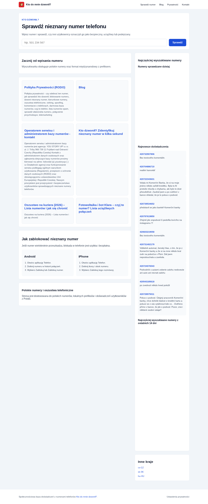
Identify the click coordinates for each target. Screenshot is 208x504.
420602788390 (146, 111)
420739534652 (147, 204)
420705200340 (163, 77)
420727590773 (169, 334)
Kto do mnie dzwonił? (86, 496)
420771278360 (148, 339)
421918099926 (148, 426)
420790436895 (148, 387)
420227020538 (169, 383)
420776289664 (146, 116)
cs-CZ (141, 467)
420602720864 (146, 102)
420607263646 (163, 111)
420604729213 (146, 107)
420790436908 (147, 446)
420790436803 (148, 353)
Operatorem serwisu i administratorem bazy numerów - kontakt (47, 134)
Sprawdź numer (148, 4)
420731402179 (147, 244)
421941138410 (163, 136)
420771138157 (147, 441)
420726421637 (148, 343)
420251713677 (148, 412)
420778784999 (148, 329)
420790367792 (169, 339)
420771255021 (169, 363)
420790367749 (169, 392)
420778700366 (148, 417)
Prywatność (172, 4)
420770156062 (148, 363)
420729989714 (148, 348)
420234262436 (148, 422)
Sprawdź (178, 42)
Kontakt (185, 4)
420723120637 (163, 92)
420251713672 (147, 436)
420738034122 (148, 358)
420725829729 (146, 97)
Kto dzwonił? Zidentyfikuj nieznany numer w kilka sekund (101, 132)
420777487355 (169, 417)
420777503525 (169, 407)
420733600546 (169, 373)
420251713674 (169, 397)
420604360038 (163, 141)
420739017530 (161, 87)
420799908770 (146, 77)
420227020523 (169, 358)
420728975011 (147, 294)
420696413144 (146, 121)
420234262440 (148, 392)
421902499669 (163, 107)
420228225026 (148, 378)
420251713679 (167, 431)
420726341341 (169, 343)
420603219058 (147, 232)
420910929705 (169, 387)
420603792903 (163, 72)
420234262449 (169, 348)
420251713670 (169, 368)
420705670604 (147, 431)
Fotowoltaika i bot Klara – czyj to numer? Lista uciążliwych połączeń (101, 208)
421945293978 (146, 141)
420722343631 (147, 179)
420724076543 (147, 266)
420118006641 (163, 126)
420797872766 (169, 353)
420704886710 (147, 166)
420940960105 (163, 131)
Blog (161, 4)
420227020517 (148, 373)
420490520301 (148, 368)
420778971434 (163, 97)
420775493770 (163, 82)
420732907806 (147, 154)
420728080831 (146, 92)
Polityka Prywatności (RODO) (44, 87)
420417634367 (167, 441)
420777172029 (146, 136)
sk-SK (141, 472)
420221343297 (167, 446)
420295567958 (167, 436)
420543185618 (147, 281)
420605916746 (163, 116)
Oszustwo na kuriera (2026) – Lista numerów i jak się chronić (46, 206)
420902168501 (146, 126)
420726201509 (148, 334)
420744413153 (146, 72)
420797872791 (169, 426)
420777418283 (163, 121)
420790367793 (170, 329)
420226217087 (169, 422)
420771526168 (148, 407)
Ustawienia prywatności (178, 496)
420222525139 (169, 378)
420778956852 (148, 402)
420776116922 (146, 82)
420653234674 (146, 131)
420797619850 (147, 216)
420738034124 (148, 383)
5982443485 (145, 87)
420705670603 (169, 402)
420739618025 (163, 102)
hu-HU (141, 476)
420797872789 (148, 397)
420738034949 (169, 412)
